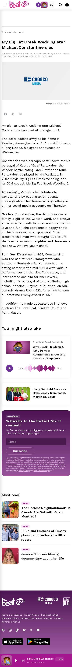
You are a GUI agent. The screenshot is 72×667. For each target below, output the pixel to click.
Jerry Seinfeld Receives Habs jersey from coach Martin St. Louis (49, 392)
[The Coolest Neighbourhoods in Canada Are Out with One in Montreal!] (10, 509)
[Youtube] (38, 630)
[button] (16, 660)
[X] (31, 630)
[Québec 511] (66, 605)
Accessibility (27, 618)
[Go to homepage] (19, 6)
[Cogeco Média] (48, 603)
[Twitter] (12, 114)
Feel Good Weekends (40, 658)
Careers (58, 618)
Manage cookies (10, 618)
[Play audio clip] (9, 368)
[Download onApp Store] (13, 642)
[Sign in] (67, 5)
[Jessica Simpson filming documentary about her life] (10, 556)
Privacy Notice (48, 464)
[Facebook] (5, 114)
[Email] (20, 114)
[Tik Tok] (17, 630)
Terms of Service (40, 471)
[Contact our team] (51, 4)
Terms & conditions (12, 615)
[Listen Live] (38, 5)
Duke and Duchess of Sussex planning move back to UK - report (43, 535)
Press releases (44, 618)
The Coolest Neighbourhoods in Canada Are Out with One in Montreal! (45, 512)
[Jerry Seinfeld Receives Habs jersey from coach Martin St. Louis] (18, 394)
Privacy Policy (24, 471)
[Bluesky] (24, 630)
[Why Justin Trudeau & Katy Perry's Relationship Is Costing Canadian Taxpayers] (18, 347)
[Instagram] (10, 630)
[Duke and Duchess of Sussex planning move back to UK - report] (10, 532)
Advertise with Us (11, 622)
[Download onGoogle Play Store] (38, 642)
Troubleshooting (49, 615)
